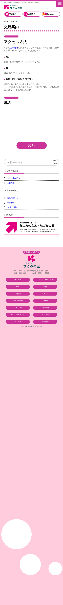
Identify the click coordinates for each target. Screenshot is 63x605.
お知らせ (11, 183)
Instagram (50, 14)
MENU (59, 3)
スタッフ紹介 (45, 314)
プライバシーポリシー (45, 279)
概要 (17, 287)
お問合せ (31, 14)
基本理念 (17, 279)
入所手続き (45, 307)
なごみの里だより (18, 314)
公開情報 (17, 294)
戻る (33, 145)
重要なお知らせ (13, 178)
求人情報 (17, 321)
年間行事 (11, 202)
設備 (45, 287)
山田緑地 (14, 48)
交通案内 (12, 14)
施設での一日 (12, 198)
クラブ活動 (12, 207)
